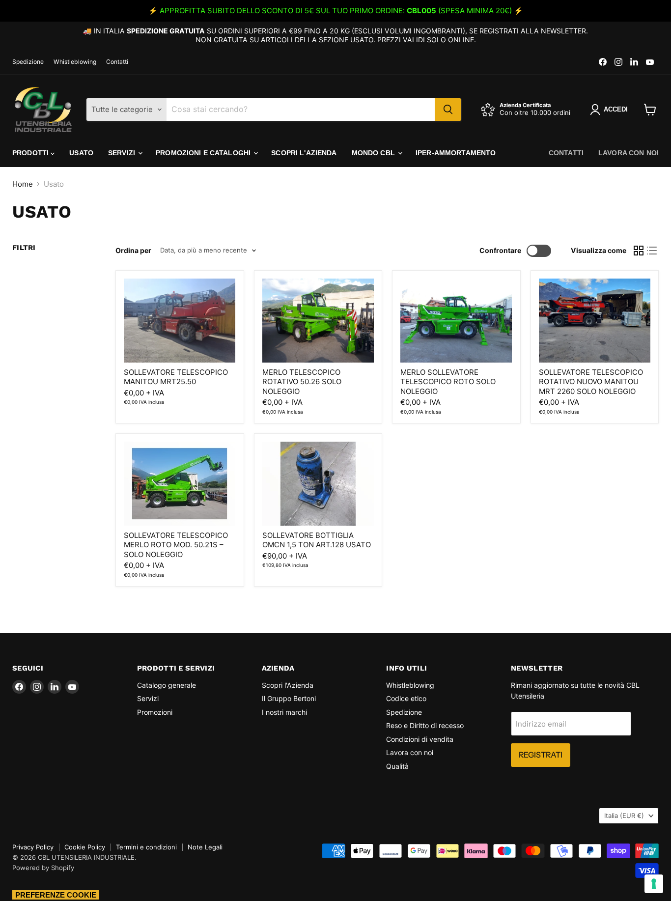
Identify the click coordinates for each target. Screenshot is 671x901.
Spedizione (28, 61)
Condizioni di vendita (419, 739)
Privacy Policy (33, 847)
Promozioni (154, 712)
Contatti (117, 61)
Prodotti (31, 153)
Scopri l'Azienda (303, 153)
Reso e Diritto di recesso (425, 725)
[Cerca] (448, 109)
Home (22, 184)
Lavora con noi (628, 153)
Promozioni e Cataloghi (204, 153)
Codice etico (406, 698)
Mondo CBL (374, 153)
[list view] (652, 250)
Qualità (397, 766)
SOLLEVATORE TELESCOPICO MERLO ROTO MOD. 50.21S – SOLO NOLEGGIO (176, 545)
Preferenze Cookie (55, 895)
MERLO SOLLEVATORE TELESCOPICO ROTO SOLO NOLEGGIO (448, 381)
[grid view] (638, 250)
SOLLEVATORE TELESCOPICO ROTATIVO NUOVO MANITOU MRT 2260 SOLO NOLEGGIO (591, 381)
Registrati (540, 755)
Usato (81, 153)
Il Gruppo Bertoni (289, 698)
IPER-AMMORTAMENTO (456, 153)
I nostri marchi (284, 712)
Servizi (122, 153)
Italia (624, 815)
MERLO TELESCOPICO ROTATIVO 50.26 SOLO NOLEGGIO (301, 381)
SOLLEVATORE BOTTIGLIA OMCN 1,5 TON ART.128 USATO (316, 540)
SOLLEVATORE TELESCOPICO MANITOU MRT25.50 (176, 377)
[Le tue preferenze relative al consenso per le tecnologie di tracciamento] (653, 883)
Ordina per (133, 250)
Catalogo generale (166, 685)
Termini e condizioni (146, 847)
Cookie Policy (84, 847)
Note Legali (205, 847)
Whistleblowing (75, 61)
